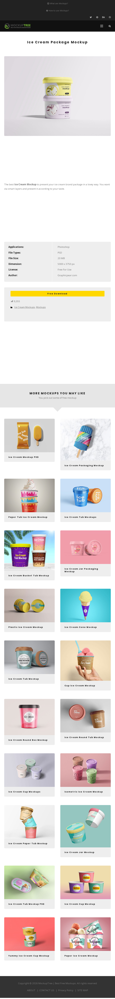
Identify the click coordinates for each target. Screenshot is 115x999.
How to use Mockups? (59, 10)
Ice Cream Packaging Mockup (84, 465)
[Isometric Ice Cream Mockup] (85, 770)
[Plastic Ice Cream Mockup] (29, 605)
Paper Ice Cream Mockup (81, 955)
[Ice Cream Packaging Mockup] (85, 440)
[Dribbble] (110, 17)
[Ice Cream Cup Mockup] (85, 882)
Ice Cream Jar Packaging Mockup (81, 570)
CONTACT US (46, 990)
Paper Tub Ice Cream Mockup (28, 517)
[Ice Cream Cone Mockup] (85, 605)
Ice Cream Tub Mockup (23, 679)
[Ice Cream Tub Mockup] (29, 657)
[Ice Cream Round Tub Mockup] (85, 715)
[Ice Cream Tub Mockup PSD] (29, 882)
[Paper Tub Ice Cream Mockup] (29, 495)
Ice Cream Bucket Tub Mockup (28, 575)
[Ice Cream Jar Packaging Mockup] (85, 547)
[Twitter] (91, 17)
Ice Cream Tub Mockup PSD (26, 904)
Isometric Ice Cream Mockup (84, 791)
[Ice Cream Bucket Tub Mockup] (29, 550)
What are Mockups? (59, 3)
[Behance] (103, 17)
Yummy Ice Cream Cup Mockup (29, 955)
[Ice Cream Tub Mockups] (85, 495)
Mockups (41, 307)
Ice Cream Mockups (24, 307)
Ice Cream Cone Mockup (81, 627)
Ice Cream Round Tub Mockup (84, 737)
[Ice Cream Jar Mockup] (85, 826)
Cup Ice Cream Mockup (80, 685)
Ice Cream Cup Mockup (80, 904)
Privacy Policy (65, 990)
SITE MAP (82, 990)
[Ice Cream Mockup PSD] (29, 435)
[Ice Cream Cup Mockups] (29, 770)
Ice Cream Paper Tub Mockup (28, 843)
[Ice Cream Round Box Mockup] (29, 717)
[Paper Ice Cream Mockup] (85, 934)
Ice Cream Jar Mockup (80, 852)
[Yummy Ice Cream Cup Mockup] (29, 934)
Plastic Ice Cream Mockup (25, 627)
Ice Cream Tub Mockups (80, 517)
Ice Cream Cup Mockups (24, 791)
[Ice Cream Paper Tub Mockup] (29, 822)
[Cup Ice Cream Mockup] (85, 660)
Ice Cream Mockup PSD (23, 457)
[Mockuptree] (17, 26)
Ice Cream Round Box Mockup (28, 740)
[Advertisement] (57, 161)
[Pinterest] (97, 17)
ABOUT (31, 990)
